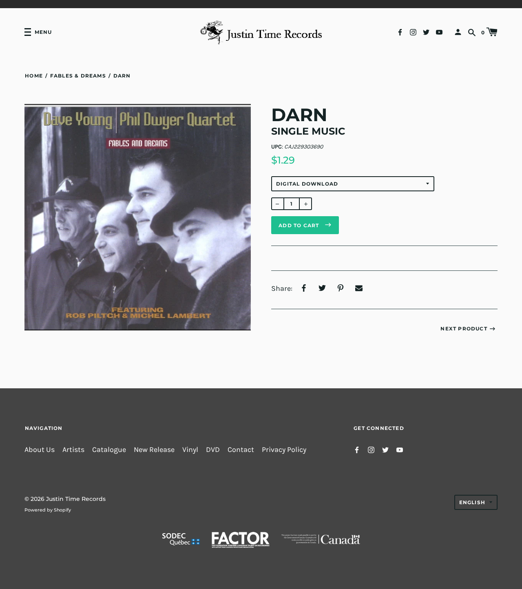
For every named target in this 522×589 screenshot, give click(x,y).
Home (34, 76)
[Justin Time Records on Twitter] (426, 31)
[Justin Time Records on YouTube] (439, 31)
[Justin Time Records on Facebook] (400, 31)
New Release (154, 449)
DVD (213, 449)
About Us (39, 449)
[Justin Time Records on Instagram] (413, 31)
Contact (241, 449)
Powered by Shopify (47, 510)
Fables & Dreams (78, 76)
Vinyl (190, 449)
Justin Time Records (76, 499)
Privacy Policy (284, 449)
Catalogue (109, 449)
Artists (73, 449)
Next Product (463, 329)
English (472, 502)
